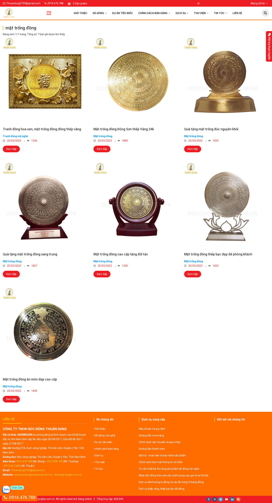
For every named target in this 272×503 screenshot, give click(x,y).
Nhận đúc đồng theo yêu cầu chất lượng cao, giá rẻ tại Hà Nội (173, 475)
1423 (215, 265)
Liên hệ (237, 13)
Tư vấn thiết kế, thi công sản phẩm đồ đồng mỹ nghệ (169, 468)
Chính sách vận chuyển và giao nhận (160, 442)
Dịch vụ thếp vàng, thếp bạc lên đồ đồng (161, 488)
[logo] (34, 13)
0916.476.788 (24, 461)
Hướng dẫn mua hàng (151, 435)
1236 (34, 140)
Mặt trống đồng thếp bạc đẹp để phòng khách (218, 254)
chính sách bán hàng (152, 13)
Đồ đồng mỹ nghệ (104, 435)
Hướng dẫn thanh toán (152, 448)
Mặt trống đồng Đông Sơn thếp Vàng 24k (123, 129)
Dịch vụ (181, 13)
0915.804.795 (55, 461)
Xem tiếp (11, 148)
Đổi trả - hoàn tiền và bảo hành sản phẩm (162, 455)
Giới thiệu (80, 13)
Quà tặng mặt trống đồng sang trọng (30, 254)
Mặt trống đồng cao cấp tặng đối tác (120, 254)
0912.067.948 (12, 465)
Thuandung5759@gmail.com (28, 470)
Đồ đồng (98, 13)
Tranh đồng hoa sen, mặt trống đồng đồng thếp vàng (42, 129)
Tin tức (219, 13)
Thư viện (200, 13)
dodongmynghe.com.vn (68, 474)
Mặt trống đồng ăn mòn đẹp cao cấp (30, 379)
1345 (124, 265)
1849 (124, 140)
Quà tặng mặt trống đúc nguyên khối (211, 129)
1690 (34, 390)
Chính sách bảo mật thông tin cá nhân (161, 462)
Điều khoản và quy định (152, 428)
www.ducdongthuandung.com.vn (33, 474)
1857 (34, 265)
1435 (215, 140)
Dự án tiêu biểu (122, 13)
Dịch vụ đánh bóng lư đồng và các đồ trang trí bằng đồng (171, 482)
